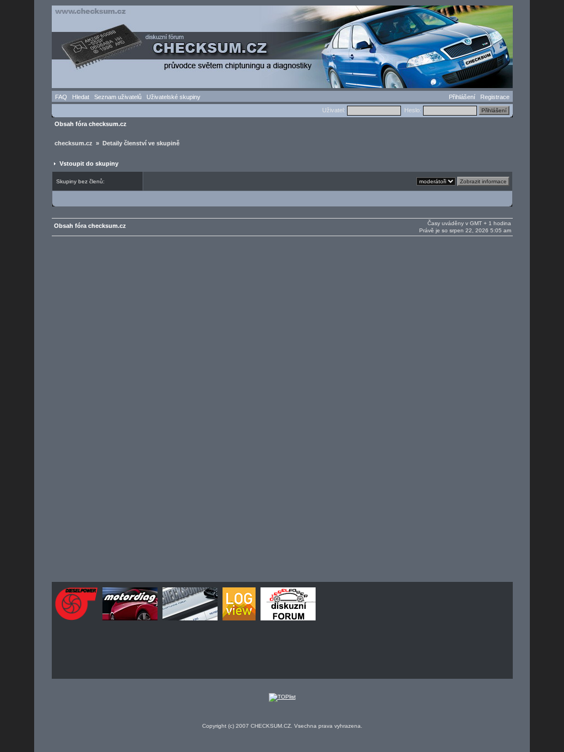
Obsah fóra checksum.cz (91, 124)
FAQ (61, 97)
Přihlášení (462, 97)
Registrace (494, 97)
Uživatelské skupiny (173, 97)
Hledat (80, 97)
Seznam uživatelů (118, 97)
